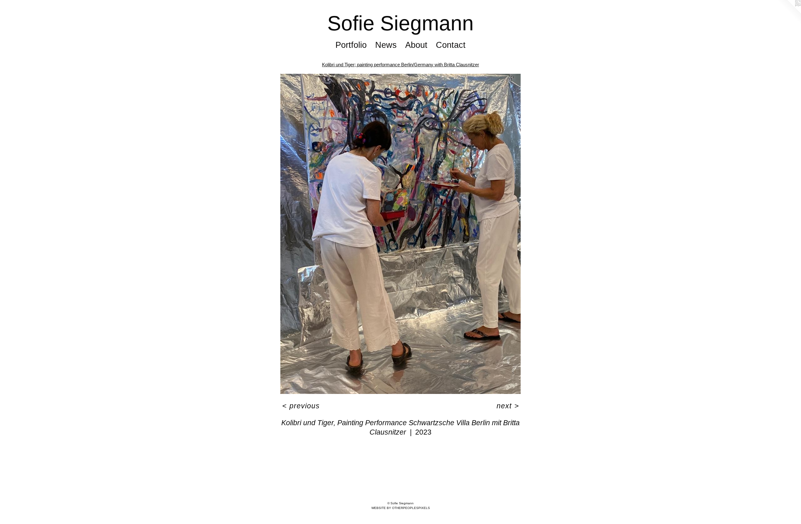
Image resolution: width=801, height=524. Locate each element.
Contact (451, 45)
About (416, 45)
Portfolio (351, 45)
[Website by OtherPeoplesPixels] (788, 12)
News (386, 45)
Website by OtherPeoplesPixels (400, 508)
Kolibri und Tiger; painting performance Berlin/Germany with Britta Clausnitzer (400, 64)
